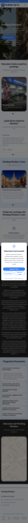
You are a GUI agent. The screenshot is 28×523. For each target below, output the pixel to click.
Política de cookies (9, 278)
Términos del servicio (18, 278)
